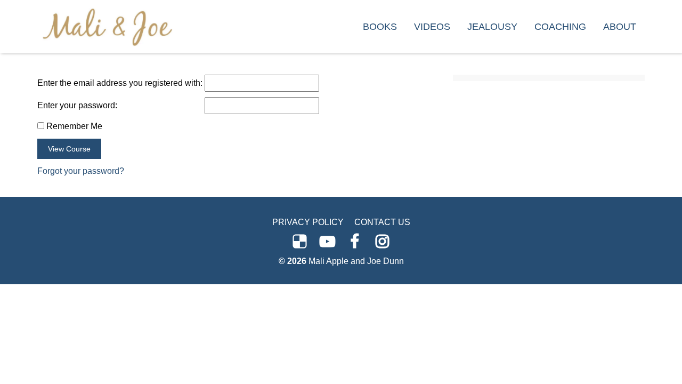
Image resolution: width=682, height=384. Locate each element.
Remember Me (73, 126)
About (619, 26)
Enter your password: (77, 105)
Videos (432, 26)
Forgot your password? (80, 170)
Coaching (560, 26)
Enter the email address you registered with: (119, 82)
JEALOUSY (492, 26)
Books (380, 26)
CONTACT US (382, 222)
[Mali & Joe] (107, 26)
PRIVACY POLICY (308, 222)
